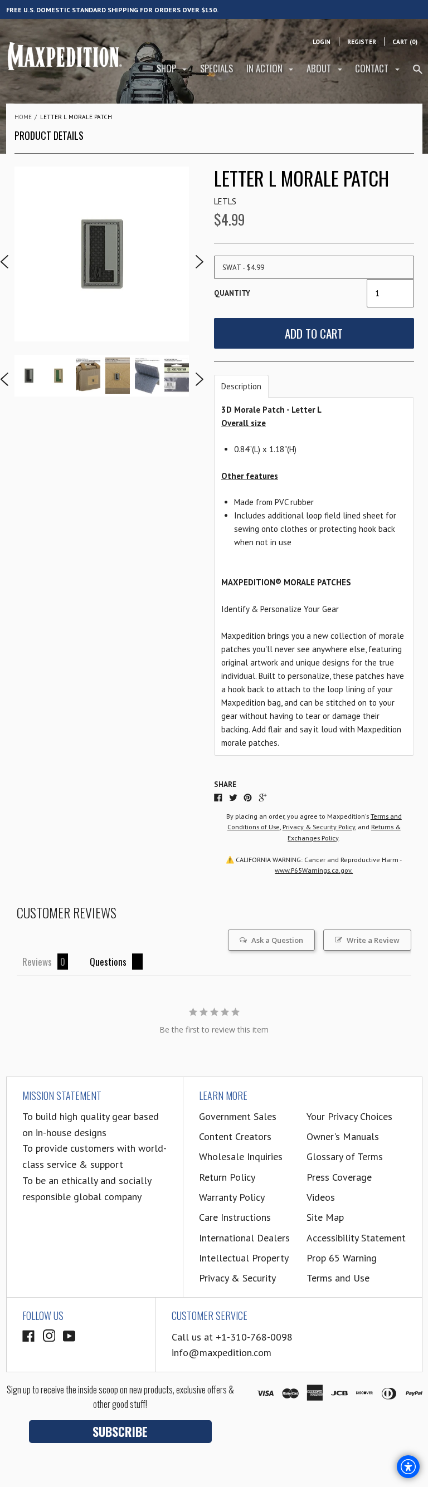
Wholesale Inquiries (241, 1156)
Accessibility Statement (356, 1237)
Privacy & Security (237, 1277)
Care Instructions (235, 1217)
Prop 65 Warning (342, 1257)
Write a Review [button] (373, 940)
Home (23, 117)
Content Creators (235, 1136)
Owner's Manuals (343, 1136)
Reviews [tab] (37, 961)
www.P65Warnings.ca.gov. (314, 870)
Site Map (325, 1217)
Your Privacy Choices (349, 1116)
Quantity (232, 293)
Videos (321, 1197)
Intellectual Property (244, 1257)
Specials (216, 68)
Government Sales (237, 1116)
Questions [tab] (108, 961)
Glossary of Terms (345, 1156)
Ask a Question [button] (277, 940)
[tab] (241, 386)
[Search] (417, 74)
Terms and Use (338, 1277)
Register (361, 42)
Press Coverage (339, 1177)
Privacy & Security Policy (319, 827)
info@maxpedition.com (221, 1352)
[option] (101, 254)
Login (321, 42)
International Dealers (244, 1237)
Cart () (404, 42)
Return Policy (227, 1177)
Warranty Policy (232, 1197)
